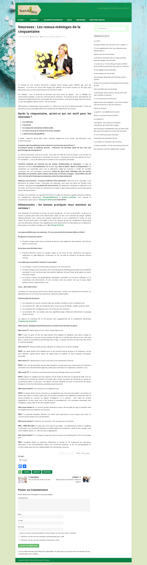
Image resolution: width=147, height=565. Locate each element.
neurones (47, 472)
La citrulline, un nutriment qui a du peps (108, 142)
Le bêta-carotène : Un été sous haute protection (111, 145)
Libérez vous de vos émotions (104, 54)
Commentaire (23, 498)
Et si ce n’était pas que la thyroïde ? (106, 134)
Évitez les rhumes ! (100, 108)
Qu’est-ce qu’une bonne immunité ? (106, 115)
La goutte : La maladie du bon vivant (107, 112)
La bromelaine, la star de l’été (104, 73)
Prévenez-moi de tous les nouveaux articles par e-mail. (40, 540)
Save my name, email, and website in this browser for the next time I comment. (48, 533)
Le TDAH (97, 41)
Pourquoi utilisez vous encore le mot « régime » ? (111, 44)
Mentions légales (97, 20)
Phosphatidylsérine (50, 197)
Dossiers (33, 20)
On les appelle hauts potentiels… (105, 70)
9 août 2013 (25, 37)
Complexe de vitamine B (27, 321)
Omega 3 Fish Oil (57, 225)
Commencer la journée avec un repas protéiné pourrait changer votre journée (110, 59)
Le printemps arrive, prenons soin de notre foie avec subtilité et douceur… (110, 93)
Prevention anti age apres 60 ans (105, 138)
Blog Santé (35, 37)
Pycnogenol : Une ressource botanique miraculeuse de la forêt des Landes (107, 123)
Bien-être (45, 37)
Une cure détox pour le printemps (105, 89)
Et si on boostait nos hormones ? (105, 98)
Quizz (69, 20)
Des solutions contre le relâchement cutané (109, 149)
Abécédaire (80, 20)
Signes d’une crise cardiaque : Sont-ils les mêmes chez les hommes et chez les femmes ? (111, 103)
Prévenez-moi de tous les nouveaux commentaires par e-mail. (42, 536)
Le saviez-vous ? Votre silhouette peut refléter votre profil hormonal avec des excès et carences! (111, 65)
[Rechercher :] (111, 28)
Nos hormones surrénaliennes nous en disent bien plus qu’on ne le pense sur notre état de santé (111, 129)
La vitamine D (99, 119)
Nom (19, 514)
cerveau (27, 472)
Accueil (21, 20)
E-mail (20, 520)
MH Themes (46, 560)
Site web (21, 527)
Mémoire (58, 37)
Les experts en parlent (53, 20)
